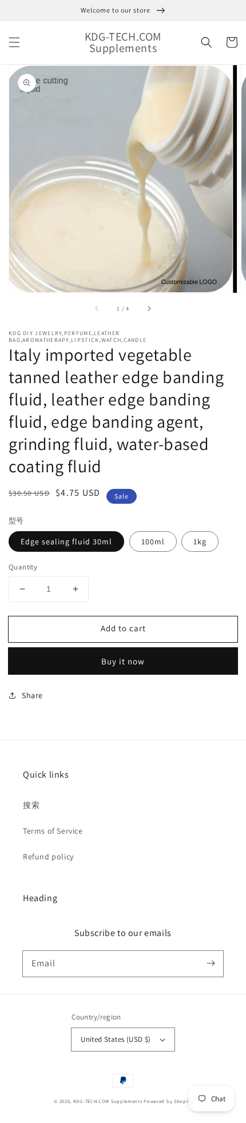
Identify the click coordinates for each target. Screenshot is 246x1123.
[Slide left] (97, 308)
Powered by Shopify (168, 1101)
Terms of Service (53, 831)
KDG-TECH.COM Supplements (107, 1101)
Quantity (23, 567)
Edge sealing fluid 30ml (66, 541)
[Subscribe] (210, 963)
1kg (200, 541)
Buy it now (123, 661)
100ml (153, 541)
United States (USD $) (115, 1039)
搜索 (31, 805)
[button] (14, 42)
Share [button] (32, 695)
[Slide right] (148, 308)
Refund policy (48, 856)
